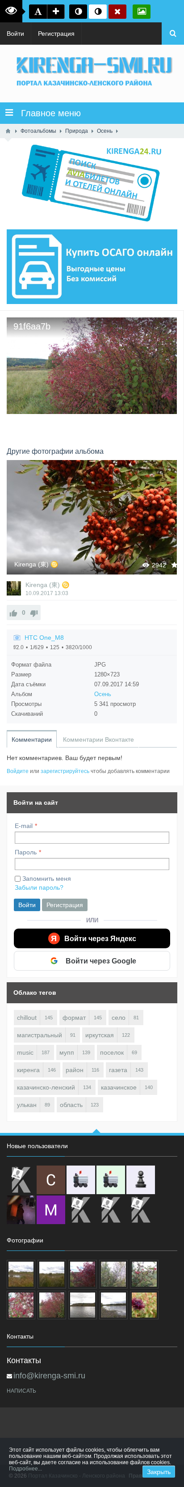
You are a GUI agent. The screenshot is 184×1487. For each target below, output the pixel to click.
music (25, 1052)
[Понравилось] (13, 612)
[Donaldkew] (21, 1180)
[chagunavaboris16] (140, 1180)
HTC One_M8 (44, 637)
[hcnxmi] (110, 1180)
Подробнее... (25, 1469)
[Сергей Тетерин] (51, 1180)
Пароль (26, 852)
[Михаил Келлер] (51, 1210)
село (118, 1017)
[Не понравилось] (34, 612)
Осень (102, 694)
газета (118, 1069)
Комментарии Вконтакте (98, 739)
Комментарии (32, 739)
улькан (27, 1104)
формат (74, 1017)
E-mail (24, 825)
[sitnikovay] (81, 1210)
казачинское (119, 1087)
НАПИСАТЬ (21, 1391)
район (75, 1069)
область (71, 1104)
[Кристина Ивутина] (140, 1210)
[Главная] (8, 131)
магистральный (39, 1035)
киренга (28, 1069)
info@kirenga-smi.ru (49, 1375)
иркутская (99, 1035)
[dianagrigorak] (21, 1210)
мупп (66, 1052)
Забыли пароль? (39, 887)
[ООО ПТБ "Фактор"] (110, 1210)
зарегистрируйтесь (65, 771)
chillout (27, 1017)
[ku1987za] (81, 1180)
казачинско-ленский (46, 1087)
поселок (112, 1052)
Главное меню (47, 113)
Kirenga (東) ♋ (36, 564)
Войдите (18, 771)
